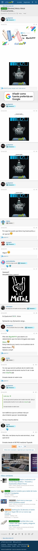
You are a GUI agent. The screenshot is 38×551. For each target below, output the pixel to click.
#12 (36, 432)
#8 (36, 313)
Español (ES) (17, 542)
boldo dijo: (6, 396)
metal (24, 13)
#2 (36, 111)
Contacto (3, 544)
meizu (20, 13)
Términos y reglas (12, 544)
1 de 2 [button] (14, 446)
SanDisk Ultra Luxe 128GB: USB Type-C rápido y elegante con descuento (22, 523)
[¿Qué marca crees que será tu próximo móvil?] (4, 501)
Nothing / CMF (13, 515)
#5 (36, 227)
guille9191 (4, 13)
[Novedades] (32, 2)
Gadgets (12, 495)
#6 (36, 249)
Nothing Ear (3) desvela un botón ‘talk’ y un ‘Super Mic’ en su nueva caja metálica (20, 512)
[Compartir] (34, 25)
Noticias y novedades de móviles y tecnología (24, 504)
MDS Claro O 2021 (7, 542)
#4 (36, 189)
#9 (36, 333)
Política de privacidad (23, 544)
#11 (36, 392)
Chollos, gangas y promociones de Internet (23, 485)
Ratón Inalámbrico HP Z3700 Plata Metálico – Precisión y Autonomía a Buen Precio (22, 481)
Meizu (4, 342)
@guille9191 (13, 337)
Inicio (18, 546)
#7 (36, 269)
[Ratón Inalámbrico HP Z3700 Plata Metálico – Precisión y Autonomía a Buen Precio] (4, 480)
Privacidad (23, 546)
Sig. (19, 446)
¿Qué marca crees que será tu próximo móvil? (20, 501)
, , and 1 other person (14, 88)
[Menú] (2, 2)
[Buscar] (36, 2)
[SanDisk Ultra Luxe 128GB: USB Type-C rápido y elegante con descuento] (4, 522)
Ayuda (14, 546)
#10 (36, 364)
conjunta (8, 373)
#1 (36, 24)
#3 (36, 151)
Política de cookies (6, 546)
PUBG (10, 485)
